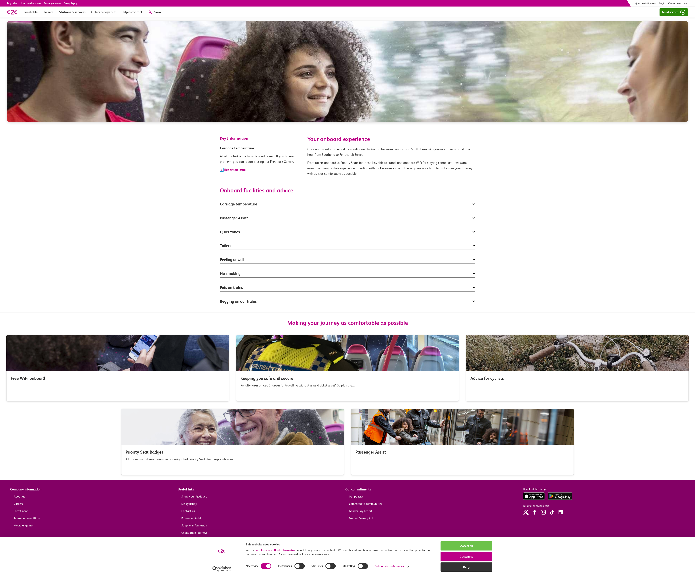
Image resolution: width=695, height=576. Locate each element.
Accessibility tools (647, 3)
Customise (466, 556)
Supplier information (194, 525)
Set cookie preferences (389, 566)
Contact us (188, 511)
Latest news (21, 511)
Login (662, 3)
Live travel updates (31, 3)
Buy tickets (12, 3)
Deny (466, 567)
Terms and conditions (27, 518)
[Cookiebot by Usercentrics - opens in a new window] (222, 569)
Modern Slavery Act (361, 518)
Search (158, 12)
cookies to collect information (276, 550)
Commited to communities (365, 503)
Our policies (356, 496)
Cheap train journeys (194, 532)
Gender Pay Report (360, 511)
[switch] (299, 566)
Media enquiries (23, 525)
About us (19, 496)
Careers (18, 503)
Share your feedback (194, 496)
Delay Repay (70, 3)
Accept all (466, 545)
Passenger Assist (52, 3)
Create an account (678, 3)
